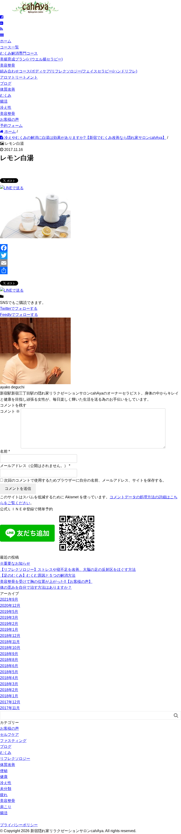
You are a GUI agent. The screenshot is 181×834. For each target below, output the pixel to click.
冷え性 (5, 107)
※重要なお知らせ (15, 563)
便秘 (4, 771)
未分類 (5, 789)
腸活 (4, 101)
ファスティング (13, 741)
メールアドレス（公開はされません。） (34, 466)
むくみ (5, 95)
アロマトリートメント (19, 77)
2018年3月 (9, 684)
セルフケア (9, 735)
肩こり (5, 807)
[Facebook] (90, 248)
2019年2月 (9, 624)
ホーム (5, 41)
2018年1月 (9, 696)
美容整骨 (7, 65)
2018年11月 (10, 642)
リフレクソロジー (15, 759)
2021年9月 (9, 599)
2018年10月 (10, 648)
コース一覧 (9, 47)
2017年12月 (10, 702)
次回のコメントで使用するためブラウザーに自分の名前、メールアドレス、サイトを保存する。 (85, 480)
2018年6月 (9, 666)
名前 (4, 451)
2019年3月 (9, 618)
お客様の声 (9, 119)
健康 (4, 777)
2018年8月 (9, 660)
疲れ (4, 795)
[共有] (90, 270)
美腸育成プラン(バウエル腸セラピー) (31, 59)
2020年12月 (10, 606)
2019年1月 (9, 630)
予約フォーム (11, 126)
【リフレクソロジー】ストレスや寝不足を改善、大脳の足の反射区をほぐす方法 (68, 570)
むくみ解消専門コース (19, 53)
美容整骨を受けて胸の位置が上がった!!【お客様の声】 (46, 582)
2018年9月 (9, 654)
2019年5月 (9, 612)
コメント (10, 411)
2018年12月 (10, 636)
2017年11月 (10, 708)
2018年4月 (9, 678)
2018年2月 (9, 690)
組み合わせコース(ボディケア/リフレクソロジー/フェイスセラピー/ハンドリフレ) (68, 71)
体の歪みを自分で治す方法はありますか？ (36, 587)
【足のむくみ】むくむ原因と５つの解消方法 (37, 575)
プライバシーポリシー (19, 825)
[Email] (90, 263)
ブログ (5, 83)
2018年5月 (9, 672)
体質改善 (7, 89)
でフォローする (18, 308)
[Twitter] (90, 255)
